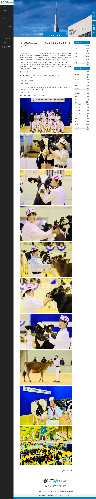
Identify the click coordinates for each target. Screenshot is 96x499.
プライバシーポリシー (59, 495)
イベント (81, 71)
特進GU (81, 88)
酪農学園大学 (63, 491)
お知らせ (81, 130)
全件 (81, 102)
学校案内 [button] (3, 6)
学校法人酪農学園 (54, 491)
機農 (81, 96)
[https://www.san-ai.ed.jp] (7, 2)
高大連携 (81, 74)
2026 (81, 45)
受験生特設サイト (5, 42)
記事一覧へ (65, 470)
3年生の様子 (81, 105)
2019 (81, 65)
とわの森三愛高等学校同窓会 (43, 491)
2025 (81, 48)
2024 (81, 51)
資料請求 (44, 495)
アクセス (39, 495)
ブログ (81, 124)
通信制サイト (4, 22)
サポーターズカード (6, 38)
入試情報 (81, 127)
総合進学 (81, 93)
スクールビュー (5, 30)
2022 (81, 56)
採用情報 (3, 34)
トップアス (81, 91)
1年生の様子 (81, 113)
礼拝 (81, 82)
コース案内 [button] (4, 10)
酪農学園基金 (70, 491)
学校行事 (81, 77)
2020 (81, 62)
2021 (81, 59)
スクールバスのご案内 (6, 26)
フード (81, 99)
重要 (81, 116)
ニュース (81, 79)
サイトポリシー (68, 495)
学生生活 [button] (3, 14)
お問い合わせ (50, 495)
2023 (81, 53)
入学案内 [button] (3, 18)
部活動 (81, 85)
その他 (81, 121)
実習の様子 (81, 110)
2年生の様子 (81, 107)
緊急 (81, 118)
